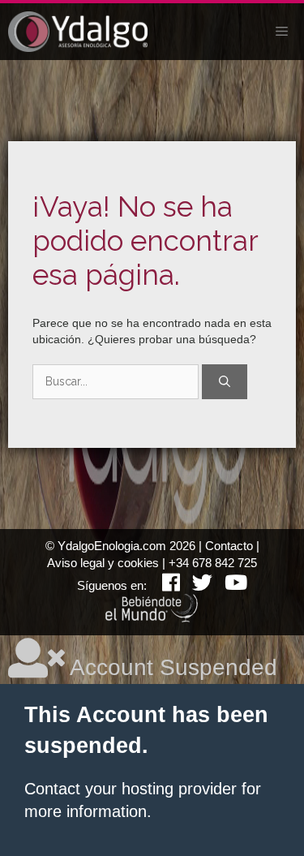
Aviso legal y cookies (103, 563)
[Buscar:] (117, 381)
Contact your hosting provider (130, 789)
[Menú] (281, 31)
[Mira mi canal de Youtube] (229, 585)
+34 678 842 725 (213, 563)
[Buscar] (224, 381)
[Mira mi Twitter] (196, 585)
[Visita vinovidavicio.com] (152, 618)
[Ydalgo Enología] (78, 31)
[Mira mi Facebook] (165, 585)
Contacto (229, 546)
